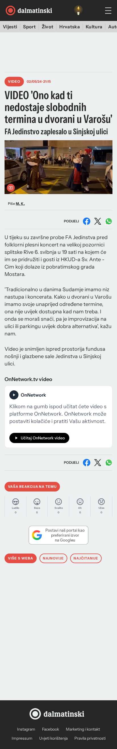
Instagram (26, 729)
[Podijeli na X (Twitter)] (97, 221)
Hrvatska (69, 26)
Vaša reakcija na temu (32, 486)
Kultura (94, 26)
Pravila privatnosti (90, 738)
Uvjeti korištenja (53, 738)
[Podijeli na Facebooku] (86, 221)
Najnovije (53, 558)
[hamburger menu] (108, 10)
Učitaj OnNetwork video (43, 438)
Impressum (22, 738)
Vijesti (10, 26)
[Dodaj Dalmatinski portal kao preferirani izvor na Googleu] (58, 535)
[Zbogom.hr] (78, 10)
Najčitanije (86, 558)
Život (48, 26)
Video (14, 81)
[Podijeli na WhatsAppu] (108, 221)
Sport (29, 26)
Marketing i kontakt (83, 729)
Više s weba (20, 558)
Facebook (50, 729)
